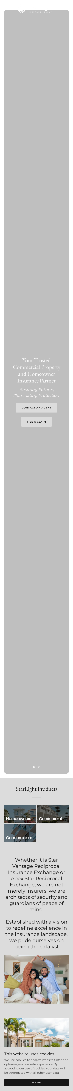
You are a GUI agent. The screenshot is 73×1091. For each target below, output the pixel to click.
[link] (36, 5)
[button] (6, 4)
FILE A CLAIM (36, 421)
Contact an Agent (37, 407)
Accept (36, 1082)
